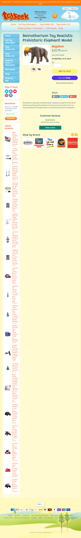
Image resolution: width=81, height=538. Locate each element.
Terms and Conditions (22, 518)
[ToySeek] (16, 16)
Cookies (34, 518)
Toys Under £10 (63, 24)
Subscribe (11, 118)
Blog (61, 28)
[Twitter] (6, 91)
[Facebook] (11, 91)
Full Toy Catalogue (28, 24)
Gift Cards (51, 28)
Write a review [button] (50, 128)
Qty (53, 62)
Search (10, 515)
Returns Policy (68, 515)
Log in (66, 8)
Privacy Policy (8, 518)
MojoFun (58, 46)
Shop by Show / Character (31, 28)
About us (17, 515)
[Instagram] (6, 95)
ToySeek (40, 532)
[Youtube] (15, 91)
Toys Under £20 (47, 24)
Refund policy (72, 518)
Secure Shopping (56, 515)
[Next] (76, 134)
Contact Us (25, 515)
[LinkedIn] (11, 95)
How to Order (48, 518)
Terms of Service (60, 518)
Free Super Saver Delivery (39, 515)
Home (13, 24)
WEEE (40, 518)
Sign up (73, 8)
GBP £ (40, 504)
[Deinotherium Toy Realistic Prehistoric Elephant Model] (33, 69)
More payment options (64, 83)
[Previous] (72, 134)
